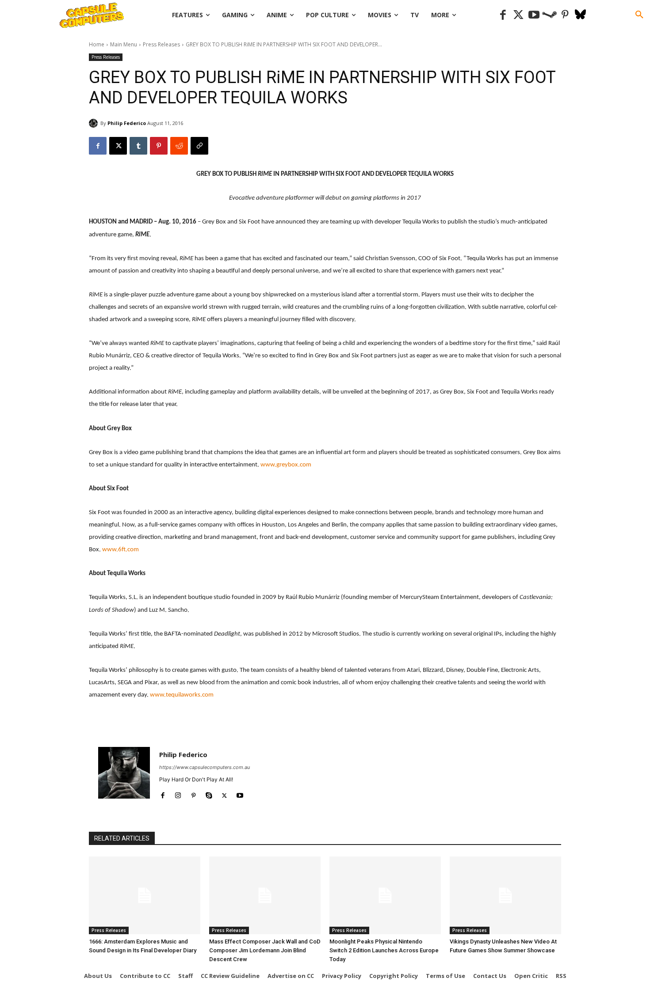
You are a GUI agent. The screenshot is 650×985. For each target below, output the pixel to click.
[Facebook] (503, 15)
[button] (639, 15)
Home (96, 44)
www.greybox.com (285, 465)
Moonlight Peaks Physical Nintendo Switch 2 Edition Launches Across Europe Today (384, 950)
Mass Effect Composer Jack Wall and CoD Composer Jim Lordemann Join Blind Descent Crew (265, 950)
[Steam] (549, 15)
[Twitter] (518, 15)
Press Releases (161, 44)
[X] (118, 146)
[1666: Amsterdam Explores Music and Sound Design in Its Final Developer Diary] (144, 895)
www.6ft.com (120, 549)
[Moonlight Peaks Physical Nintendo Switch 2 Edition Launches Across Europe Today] (385, 895)
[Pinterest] (564, 15)
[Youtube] (533, 15)
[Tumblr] (138, 146)
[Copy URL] (199, 146)
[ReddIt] (179, 146)
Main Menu (123, 44)
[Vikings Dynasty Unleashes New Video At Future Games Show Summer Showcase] (505, 895)
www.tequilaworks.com (182, 695)
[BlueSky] (580, 15)
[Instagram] (178, 793)
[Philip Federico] (94, 123)
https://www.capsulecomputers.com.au (204, 767)
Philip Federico (126, 123)
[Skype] (209, 793)
